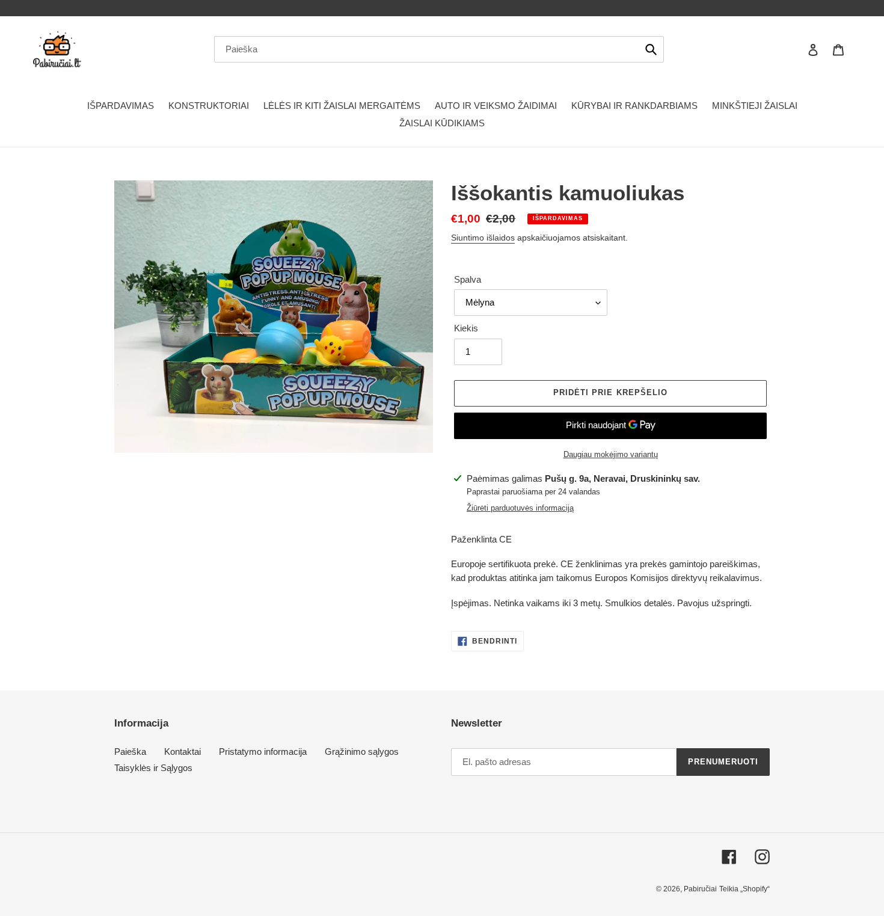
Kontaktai (182, 751)
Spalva (467, 279)
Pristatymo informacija (263, 751)
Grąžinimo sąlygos (362, 751)
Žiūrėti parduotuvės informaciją (520, 507)
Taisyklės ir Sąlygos (153, 768)
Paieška (130, 751)
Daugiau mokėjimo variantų (610, 454)
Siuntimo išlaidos (483, 237)
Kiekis (466, 328)
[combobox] (439, 49)
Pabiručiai (700, 889)
